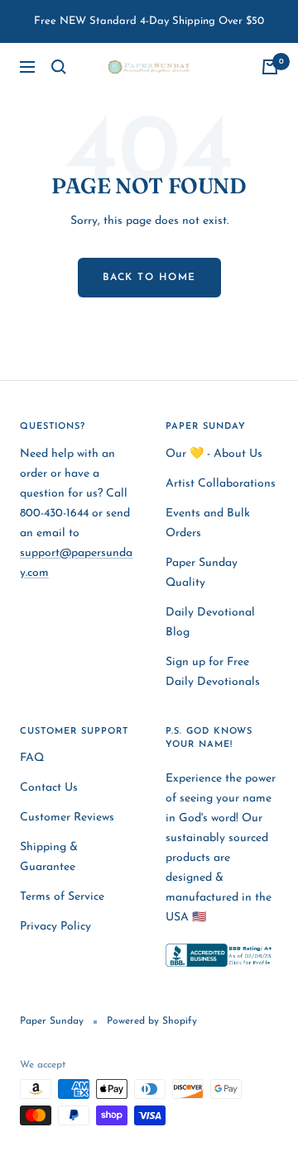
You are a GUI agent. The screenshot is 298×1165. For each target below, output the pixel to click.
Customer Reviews (67, 817)
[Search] (58, 66)
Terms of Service (62, 897)
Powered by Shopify (152, 1021)
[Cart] (270, 66)
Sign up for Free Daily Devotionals (213, 672)
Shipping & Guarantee (49, 857)
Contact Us (49, 788)
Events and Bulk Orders (208, 523)
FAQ (32, 758)
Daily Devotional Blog (210, 622)
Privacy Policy (55, 926)
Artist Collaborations (221, 484)
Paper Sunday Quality (202, 573)
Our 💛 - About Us (214, 454)
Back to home (149, 278)
